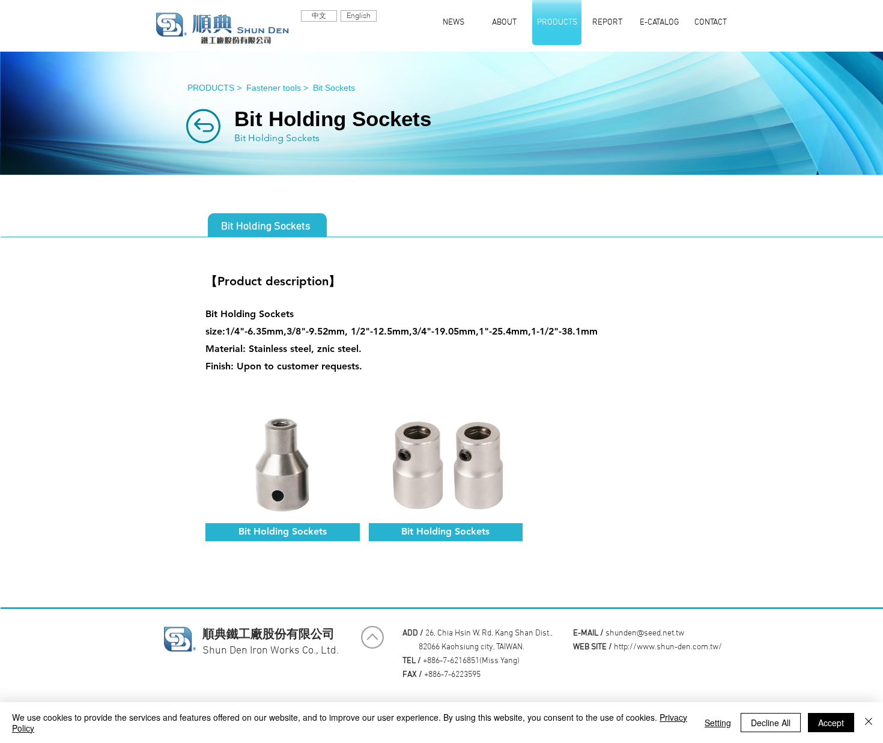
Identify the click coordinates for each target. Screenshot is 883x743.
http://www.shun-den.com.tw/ (668, 647)
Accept (831, 723)
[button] (282, 474)
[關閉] (868, 722)
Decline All (770, 723)
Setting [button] (718, 723)
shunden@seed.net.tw (644, 633)
